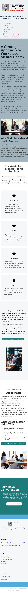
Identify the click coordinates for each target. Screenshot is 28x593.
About (5, 31)
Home (5, 22)
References (4, 579)
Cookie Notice (5, 564)
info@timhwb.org (6, 576)
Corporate (6, 25)
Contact (5, 33)
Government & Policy (9, 27)
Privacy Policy (5, 557)
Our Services (7, 23)
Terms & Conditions (6, 559)
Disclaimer (4, 561)
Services (7, 543)
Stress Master (7, 29)
